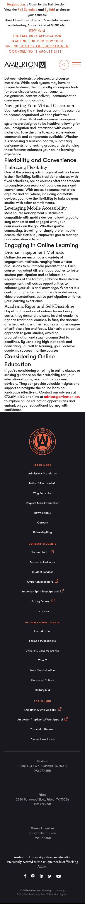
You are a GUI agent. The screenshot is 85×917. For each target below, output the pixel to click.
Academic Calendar (42, 562)
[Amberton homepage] (25, 67)
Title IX (42, 660)
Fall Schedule (27, 10)
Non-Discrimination (42, 670)
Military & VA (43, 689)
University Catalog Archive (43, 650)
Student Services (42, 571)
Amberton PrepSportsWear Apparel (40, 719)
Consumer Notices (42, 680)
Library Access (40, 601)
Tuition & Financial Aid (42, 483)
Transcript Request (43, 729)
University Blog (42, 532)
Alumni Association (42, 739)
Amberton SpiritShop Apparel (40, 591)
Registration (16, 4)
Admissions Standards (42, 473)
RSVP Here (36, 31)
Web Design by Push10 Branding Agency (46, 894)
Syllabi (50, 10)
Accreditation (42, 631)
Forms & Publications (42, 640)
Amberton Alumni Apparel (40, 709)
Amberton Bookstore (40, 581)
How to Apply (42, 512)
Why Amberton (42, 493)
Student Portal (40, 552)
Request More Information (42, 503)
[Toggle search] (64, 65)
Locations (42, 611)
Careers (42, 522)
